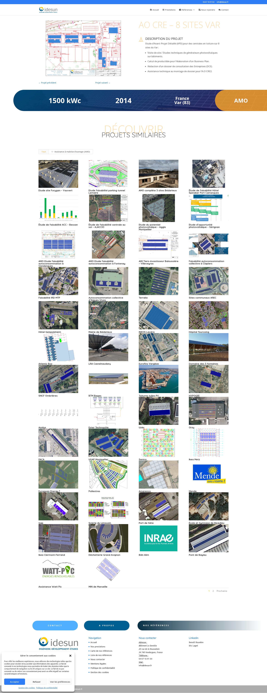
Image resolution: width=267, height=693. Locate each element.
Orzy (191, 427)
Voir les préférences (60, 681)
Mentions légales (98, 663)
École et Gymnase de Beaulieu (206, 522)
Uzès (141, 427)
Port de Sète (146, 522)
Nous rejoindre (208, 10)
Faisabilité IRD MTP (49, 297)
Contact (224, 10)
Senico (143, 459)
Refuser (37, 681)
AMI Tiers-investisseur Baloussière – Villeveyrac (158, 262)
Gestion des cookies (26, 688)
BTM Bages (95, 395)
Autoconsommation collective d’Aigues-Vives (106, 298)
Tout (43, 151)
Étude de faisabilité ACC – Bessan (58, 224)
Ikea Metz (194, 459)
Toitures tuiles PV (149, 395)
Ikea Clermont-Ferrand (52, 554)
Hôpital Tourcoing (199, 331)
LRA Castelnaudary (100, 363)
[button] (70, 655)
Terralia (143, 297)
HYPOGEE (194, 395)
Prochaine (222, 591)
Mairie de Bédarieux (100, 331)
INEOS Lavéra (146, 331)
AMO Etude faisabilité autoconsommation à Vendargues (51, 263)
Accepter (14, 681)
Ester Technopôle (99, 427)
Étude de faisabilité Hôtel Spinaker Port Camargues (204, 191)
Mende (193, 491)
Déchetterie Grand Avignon (104, 554)
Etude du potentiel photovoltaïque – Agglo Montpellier (152, 227)
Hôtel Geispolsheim (50, 331)
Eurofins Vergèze (149, 363)
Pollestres (94, 491)
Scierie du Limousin (100, 522)
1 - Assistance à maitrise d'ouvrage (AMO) (71, 151)
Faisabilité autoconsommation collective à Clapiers (206, 262)
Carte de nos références (101, 651)
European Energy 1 (49, 491)
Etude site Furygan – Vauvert (55, 190)
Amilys (42, 427)
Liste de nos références (101, 655)
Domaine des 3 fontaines (203, 363)
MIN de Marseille (98, 586)
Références (187, 10)
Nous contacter (98, 659)
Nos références (156, 625)
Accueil (156, 10)
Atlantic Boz (45, 363)
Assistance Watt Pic (50, 586)
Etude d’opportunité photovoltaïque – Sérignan (204, 225)
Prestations (170, 10)
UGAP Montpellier (98, 459)
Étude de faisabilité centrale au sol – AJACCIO (107, 225)
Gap (41, 522)
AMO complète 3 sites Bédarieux (158, 190)
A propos (106, 625)
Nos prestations (98, 646)
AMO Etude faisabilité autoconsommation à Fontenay (107, 262)
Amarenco (145, 491)
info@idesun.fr (222, 2)
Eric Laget (193, 645)
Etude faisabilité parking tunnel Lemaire (107, 191)
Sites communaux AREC (202, 297)
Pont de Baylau (198, 554)
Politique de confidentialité (46, 688)
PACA (41, 459)
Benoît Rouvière (196, 642)
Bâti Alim (144, 554)
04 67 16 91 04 (208, 2)
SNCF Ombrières (48, 395)
